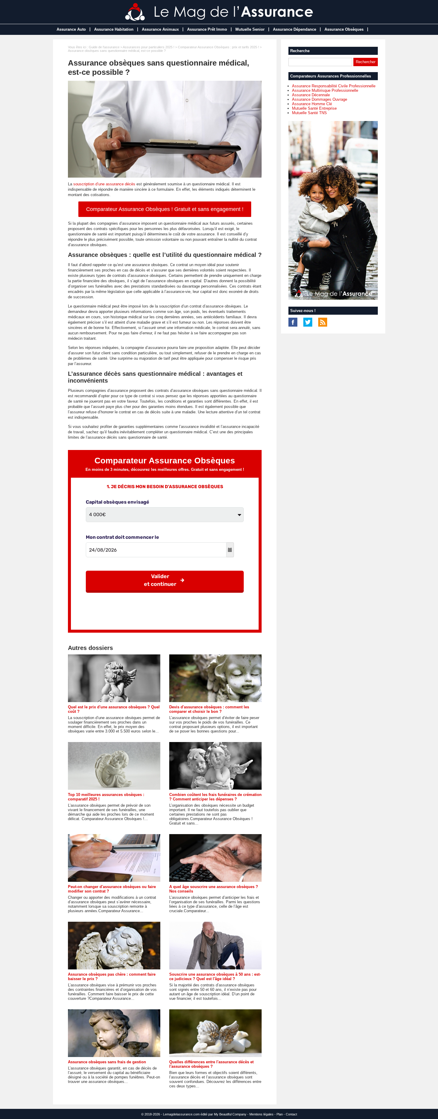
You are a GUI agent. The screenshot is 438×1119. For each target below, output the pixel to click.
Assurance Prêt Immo (207, 29)
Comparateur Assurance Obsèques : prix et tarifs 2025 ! (218, 47)
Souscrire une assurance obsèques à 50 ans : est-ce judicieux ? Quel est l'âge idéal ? (215, 976)
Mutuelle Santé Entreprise (314, 108)
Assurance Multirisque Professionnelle (325, 90)
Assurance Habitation (113, 29)
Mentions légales (261, 1114)
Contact (291, 1114)
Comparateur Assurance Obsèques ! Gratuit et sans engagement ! (164, 209)
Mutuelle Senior (250, 29)
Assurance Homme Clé (312, 104)
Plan (280, 1114)
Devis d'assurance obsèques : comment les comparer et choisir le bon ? (209, 709)
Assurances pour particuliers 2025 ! (148, 47)
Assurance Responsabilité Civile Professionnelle (333, 86)
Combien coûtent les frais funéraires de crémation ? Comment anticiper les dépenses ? (215, 796)
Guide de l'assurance (104, 47)
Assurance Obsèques (344, 29)
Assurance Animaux (160, 29)
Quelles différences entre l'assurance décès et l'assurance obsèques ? (211, 1064)
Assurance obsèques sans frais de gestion (107, 1062)
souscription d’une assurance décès (104, 184)
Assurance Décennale (311, 95)
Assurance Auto (71, 29)
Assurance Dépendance (294, 29)
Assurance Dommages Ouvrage (319, 99)
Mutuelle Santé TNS (309, 113)
